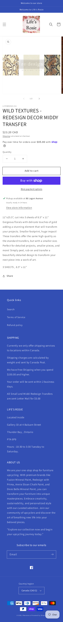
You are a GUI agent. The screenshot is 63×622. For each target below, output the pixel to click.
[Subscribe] (52, 554)
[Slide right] (39, 98)
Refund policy (15, 325)
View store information (19, 207)
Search (11, 309)
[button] (4, 24)
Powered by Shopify (38, 615)
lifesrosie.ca (27, 615)
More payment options (31, 189)
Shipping (6, 136)
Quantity (7, 151)
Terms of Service (16, 317)
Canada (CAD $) (29, 590)
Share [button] (10, 275)
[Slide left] (24, 98)
